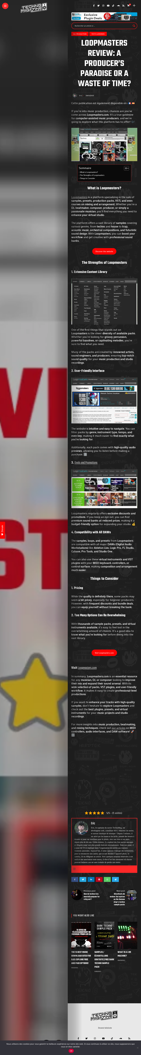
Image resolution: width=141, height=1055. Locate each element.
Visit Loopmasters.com (104, 652)
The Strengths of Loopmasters (92, 175)
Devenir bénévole (105, 1028)
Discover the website (104, 251)
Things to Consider (87, 178)
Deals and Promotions (85, 462)
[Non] (137, 1047)
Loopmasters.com (87, 667)
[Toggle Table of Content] (125, 168)
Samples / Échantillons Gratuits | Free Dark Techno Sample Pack (104, 959)
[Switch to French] (129, 103)
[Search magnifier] (134, 26)
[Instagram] (74, 869)
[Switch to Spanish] (133, 103)
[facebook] (74, 879)
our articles (118, 728)
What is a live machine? (124, 954)
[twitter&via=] (82, 879)
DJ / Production (79, 34)
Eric (80, 95)
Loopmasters (79, 197)
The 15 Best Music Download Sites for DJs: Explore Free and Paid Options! (81, 957)
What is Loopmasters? (89, 172)
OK (71, 1051)
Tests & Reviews (98, 34)
